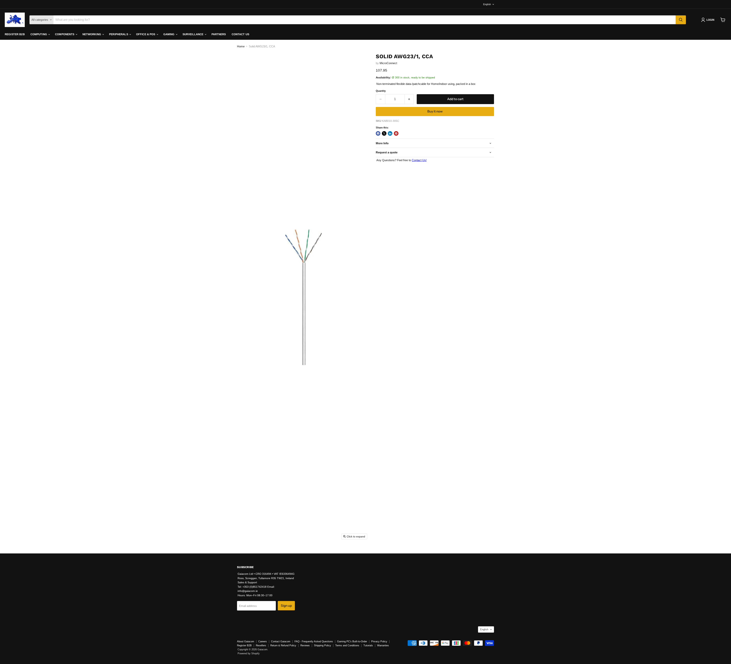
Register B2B (15, 34)
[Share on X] (384, 133)
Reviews (305, 645)
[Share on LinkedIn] (390, 133)
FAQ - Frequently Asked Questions (313, 641)
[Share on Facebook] (378, 133)
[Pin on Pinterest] (396, 133)
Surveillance (193, 34)
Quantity (381, 90)
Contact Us (240, 34)
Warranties (383, 645)
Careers (262, 641)
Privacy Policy (379, 641)
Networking (92, 34)
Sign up (286, 605)
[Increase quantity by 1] (409, 99)
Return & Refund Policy (283, 645)
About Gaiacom (245, 641)
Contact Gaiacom (280, 641)
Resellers (261, 645)
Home (241, 46)
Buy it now (435, 111)
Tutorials (368, 645)
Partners (218, 34)
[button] (708, 20)
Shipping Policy (322, 645)
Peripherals (119, 34)
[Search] (681, 19)
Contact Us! (419, 160)
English (487, 4)
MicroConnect (388, 63)
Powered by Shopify (249, 653)
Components (65, 34)
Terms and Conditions (347, 645)
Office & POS (146, 34)
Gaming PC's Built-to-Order (352, 641)
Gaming (169, 34)
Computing (39, 34)
